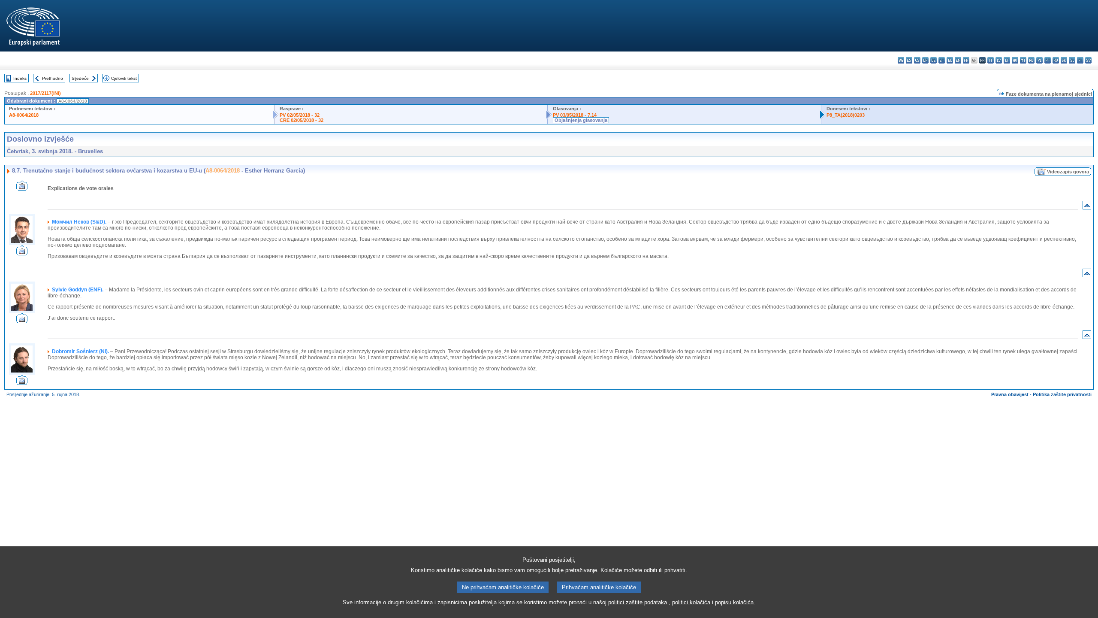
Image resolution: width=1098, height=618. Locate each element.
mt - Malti (1023, 60)
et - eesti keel (941, 60)
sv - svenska (1088, 60)
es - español (909, 60)
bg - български (901, 60)
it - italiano (990, 60)
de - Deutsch (933, 60)
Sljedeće (80, 78)
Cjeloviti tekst (124, 78)
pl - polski (1039, 60)
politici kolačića (691, 602)
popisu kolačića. (735, 602)
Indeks (20, 78)
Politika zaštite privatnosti (1062, 394)
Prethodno (52, 78)
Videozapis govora (1068, 171)
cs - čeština (917, 60)
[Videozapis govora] (21, 188)
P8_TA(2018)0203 (846, 115)
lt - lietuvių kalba (1007, 60)
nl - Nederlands (1031, 60)
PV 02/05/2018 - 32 (300, 115)
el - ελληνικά (950, 60)
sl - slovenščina (1072, 60)
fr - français (966, 60)
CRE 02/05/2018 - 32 (301, 120)
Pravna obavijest (1010, 394)
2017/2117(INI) (45, 93)
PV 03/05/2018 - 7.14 (575, 115)
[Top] (1086, 207)
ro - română (1056, 60)
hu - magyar (1015, 60)
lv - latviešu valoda (998, 60)
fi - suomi (1080, 60)
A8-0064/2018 (24, 115)
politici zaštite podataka (637, 602)
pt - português (1047, 60)
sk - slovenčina (1064, 60)
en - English (958, 60)
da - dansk (925, 60)
